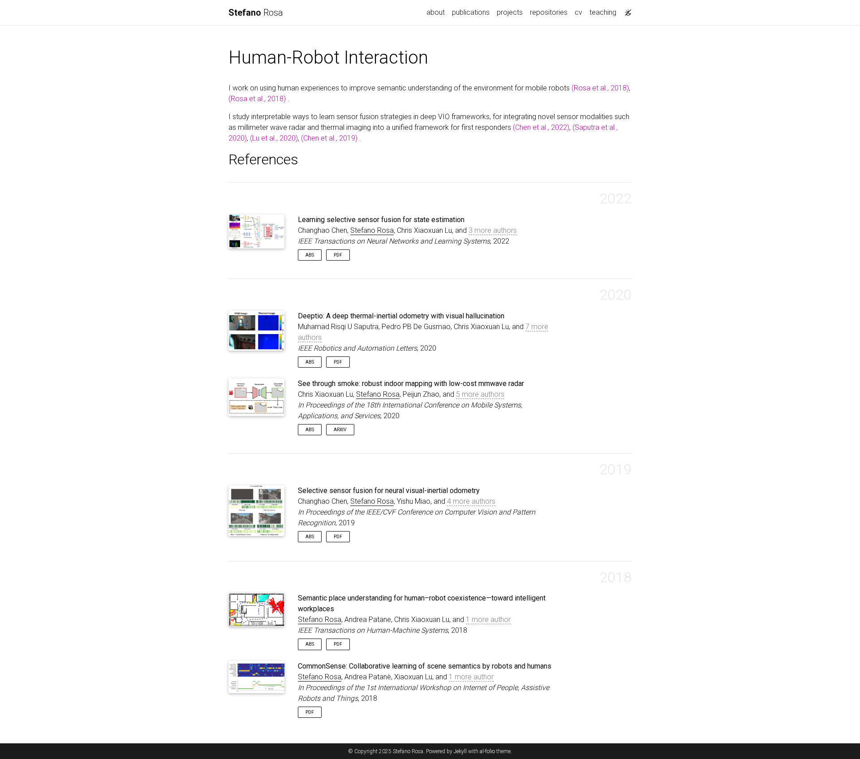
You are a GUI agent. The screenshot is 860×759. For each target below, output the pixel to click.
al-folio (487, 751)
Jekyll (460, 751)
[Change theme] (626, 10)
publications (471, 12)
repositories (549, 12)
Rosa (255, 12)
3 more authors (493, 230)
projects (510, 12)
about (435, 12)
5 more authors (480, 394)
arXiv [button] (340, 430)
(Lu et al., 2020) (274, 138)
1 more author (488, 619)
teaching (602, 12)
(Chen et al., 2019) (329, 138)
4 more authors (471, 501)
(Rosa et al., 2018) (600, 88)
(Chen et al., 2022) (541, 127)
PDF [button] (338, 255)
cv (578, 12)
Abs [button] (309, 255)
